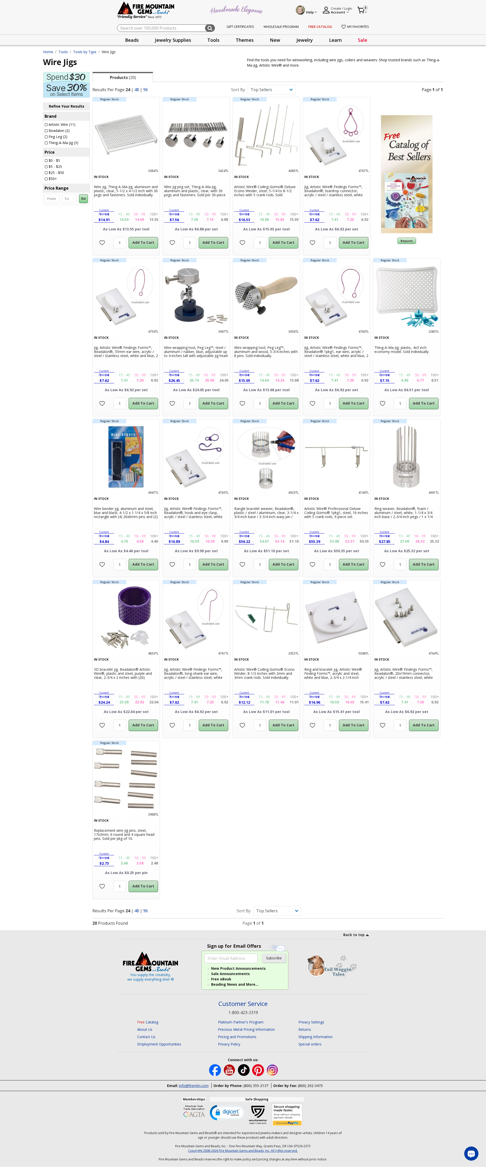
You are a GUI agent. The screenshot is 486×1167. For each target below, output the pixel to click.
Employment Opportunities (159, 1044)
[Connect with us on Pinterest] (258, 1069)
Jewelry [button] (304, 40)
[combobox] (166, 28)
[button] (227, 1112)
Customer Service (243, 1003)
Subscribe (274, 958)
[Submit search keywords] (210, 28)
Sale (362, 40)
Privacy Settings (311, 1022)
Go (83, 198)
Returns (304, 1029)
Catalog (147, 1022)
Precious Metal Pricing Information (246, 1029)
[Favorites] (102, 243)
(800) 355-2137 (256, 1085)
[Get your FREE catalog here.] (406, 174)
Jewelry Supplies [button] (173, 40)
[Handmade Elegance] (237, 9)
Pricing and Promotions (237, 1036)
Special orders (309, 1044)
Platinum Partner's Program (241, 1022)
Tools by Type (84, 51)
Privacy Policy (229, 1044)
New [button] (275, 40)
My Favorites (358, 26)
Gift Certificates (240, 26)
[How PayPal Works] (287, 1115)
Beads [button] (132, 40)
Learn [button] (335, 40)
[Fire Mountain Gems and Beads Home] (146, 10)
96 (145, 89)
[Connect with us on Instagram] (272, 1069)
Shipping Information (315, 1036)
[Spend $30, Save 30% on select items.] (66, 84)
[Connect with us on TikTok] (244, 1069)
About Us (144, 1029)
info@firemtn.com (194, 1085)
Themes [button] (245, 40)
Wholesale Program (281, 26)
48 (136, 89)
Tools (63, 51)
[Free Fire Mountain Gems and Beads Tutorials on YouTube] (230, 1069)
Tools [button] (213, 40)
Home (48, 51)
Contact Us (146, 1036)
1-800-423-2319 (243, 1012)
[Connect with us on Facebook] (215, 1069)
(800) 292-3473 (310, 1085)
